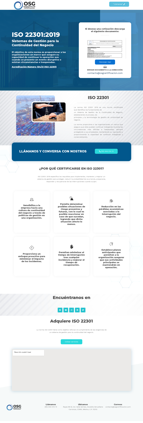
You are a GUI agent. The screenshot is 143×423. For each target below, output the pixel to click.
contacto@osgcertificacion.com (118, 407)
